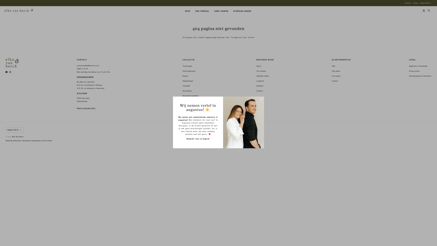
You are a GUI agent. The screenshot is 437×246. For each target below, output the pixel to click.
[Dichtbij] (261, 99)
